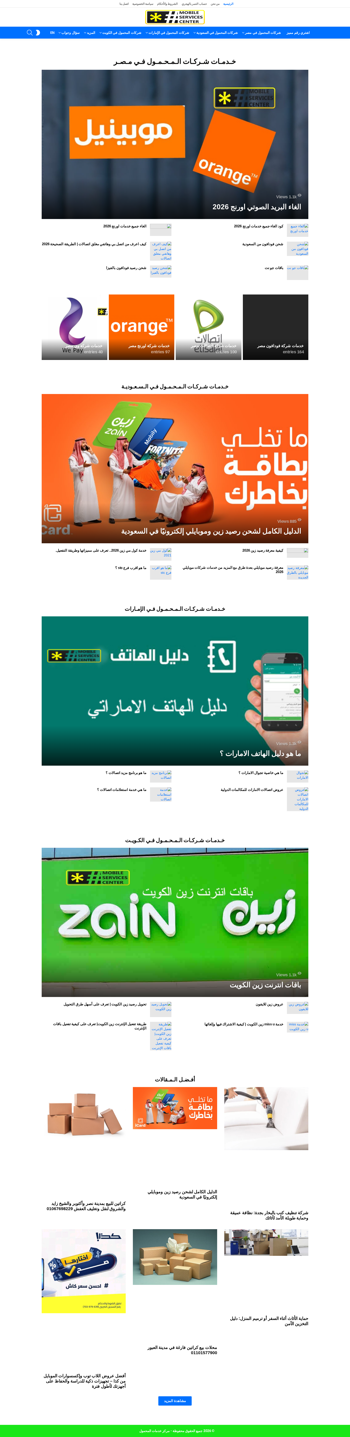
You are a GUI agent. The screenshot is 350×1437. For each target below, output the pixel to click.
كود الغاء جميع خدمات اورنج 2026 (258, 226)
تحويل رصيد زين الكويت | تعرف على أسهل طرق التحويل (105, 1004)
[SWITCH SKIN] (38, 32)
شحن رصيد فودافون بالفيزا (126, 268)
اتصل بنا (124, 3)
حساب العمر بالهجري (194, 3)
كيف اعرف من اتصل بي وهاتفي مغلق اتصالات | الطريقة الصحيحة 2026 (94, 244)
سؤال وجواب (70, 33)
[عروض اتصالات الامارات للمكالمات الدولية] (297, 799)
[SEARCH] (30, 32)
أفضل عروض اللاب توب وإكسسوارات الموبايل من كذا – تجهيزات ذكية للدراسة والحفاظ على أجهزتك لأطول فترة (85, 1381)
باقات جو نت (274, 268)
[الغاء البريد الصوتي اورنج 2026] (175, 144)
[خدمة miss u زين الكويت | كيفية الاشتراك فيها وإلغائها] (297, 1027)
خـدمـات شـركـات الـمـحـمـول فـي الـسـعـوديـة (174, 386)
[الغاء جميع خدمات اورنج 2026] (160, 230)
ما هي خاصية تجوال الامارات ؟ (261, 773)
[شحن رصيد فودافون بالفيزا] (160, 271)
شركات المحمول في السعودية (217, 33)
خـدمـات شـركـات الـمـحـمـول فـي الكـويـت (175, 840)
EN (52, 33)
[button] (175, 1401)
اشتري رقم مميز (298, 33)
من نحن (215, 3)
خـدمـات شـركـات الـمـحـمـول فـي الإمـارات (175, 609)
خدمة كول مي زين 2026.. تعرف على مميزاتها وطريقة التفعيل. (100, 550)
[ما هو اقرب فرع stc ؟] (160, 572)
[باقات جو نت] (297, 272)
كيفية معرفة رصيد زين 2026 (262, 550)
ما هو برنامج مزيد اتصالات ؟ (126, 773)
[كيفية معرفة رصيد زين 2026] (297, 553)
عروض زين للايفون (269, 1004)
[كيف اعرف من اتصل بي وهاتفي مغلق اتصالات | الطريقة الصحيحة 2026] (160, 251)
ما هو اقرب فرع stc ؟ (130, 568)
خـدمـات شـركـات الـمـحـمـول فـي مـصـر (175, 61)
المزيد (91, 33)
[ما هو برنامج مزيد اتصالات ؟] (160, 776)
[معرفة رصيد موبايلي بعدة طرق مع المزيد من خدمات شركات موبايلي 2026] (297, 572)
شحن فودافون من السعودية (262, 244)
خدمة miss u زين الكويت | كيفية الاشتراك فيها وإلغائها (244, 1024)
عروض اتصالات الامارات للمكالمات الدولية (252, 790)
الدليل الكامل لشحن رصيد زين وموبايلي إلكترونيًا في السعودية (182, 1194)
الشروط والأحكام (167, 3)
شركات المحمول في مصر (263, 33)
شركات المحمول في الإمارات (169, 33)
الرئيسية (228, 3)
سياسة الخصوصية (142, 3)
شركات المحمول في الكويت (121, 33)
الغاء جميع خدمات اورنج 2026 (124, 226)
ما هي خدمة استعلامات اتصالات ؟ (121, 790)
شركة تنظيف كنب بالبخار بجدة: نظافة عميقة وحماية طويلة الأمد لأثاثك (269, 1215)
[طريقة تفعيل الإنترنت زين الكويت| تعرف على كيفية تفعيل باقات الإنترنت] (160, 1036)
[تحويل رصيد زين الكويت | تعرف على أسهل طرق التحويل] (160, 1009)
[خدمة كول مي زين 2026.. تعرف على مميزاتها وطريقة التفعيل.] (160, 554)
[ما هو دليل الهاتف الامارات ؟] (175, 691)
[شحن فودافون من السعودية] (297, 249)
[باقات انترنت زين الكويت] (175, 922)
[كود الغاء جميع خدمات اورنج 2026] (297, 230)
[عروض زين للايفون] (297, 1008)
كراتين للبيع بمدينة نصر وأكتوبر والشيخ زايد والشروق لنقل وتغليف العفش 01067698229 (86, 1206)
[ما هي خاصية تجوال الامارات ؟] (297, 776)
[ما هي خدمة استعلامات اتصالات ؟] (160, 794)
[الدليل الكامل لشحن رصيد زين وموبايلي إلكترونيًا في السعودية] (175, 468)
